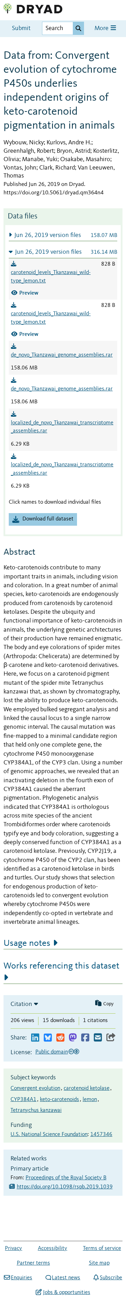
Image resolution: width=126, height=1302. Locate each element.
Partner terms (33, 1263)
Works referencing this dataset (61, 966)
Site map (99, 1263)
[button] (63, 235)
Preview (28, 292)
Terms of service (102, 1248)
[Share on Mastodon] (73, 1038)
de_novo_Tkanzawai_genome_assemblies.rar (62, 355)
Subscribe (111, 1278)
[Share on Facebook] (85, 1038)
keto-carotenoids (59, 1099)
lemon (90, 1099)
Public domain (51, 1052)
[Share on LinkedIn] (35, 1038)
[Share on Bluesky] (48, 1038)
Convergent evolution (35, 1088)
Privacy (13, 1248)
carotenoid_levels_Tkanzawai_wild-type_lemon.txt (51, 277)
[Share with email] (98, 1038)
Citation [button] (21, 1004)
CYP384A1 (23, 1099)
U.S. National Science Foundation (49, 1134)
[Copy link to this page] (110, 1038)
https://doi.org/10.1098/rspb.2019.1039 (65, 1187)
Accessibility (52, 1248)
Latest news (66, 1278)
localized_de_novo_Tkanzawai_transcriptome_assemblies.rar (62, 427)
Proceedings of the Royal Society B (66, 1178)
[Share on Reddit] (60, 1038)
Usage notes (27, 943)
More (102, 28)
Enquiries (21, 1278)
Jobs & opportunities (66, 1292)
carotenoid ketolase (87, 1088)
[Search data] (78, 28)
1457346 (101, 1134)
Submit (21, 28)
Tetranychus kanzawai (36, 1110)
